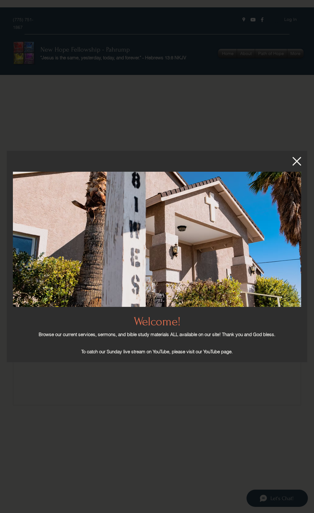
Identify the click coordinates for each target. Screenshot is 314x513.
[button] (297, 161)
